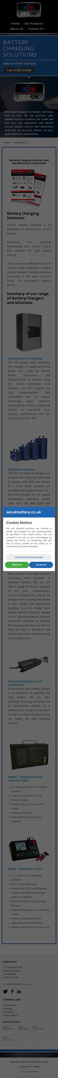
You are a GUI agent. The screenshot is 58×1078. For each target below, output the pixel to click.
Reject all (17, 564)
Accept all (41, 564)
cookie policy (34, 534)
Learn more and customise (29, 557)
